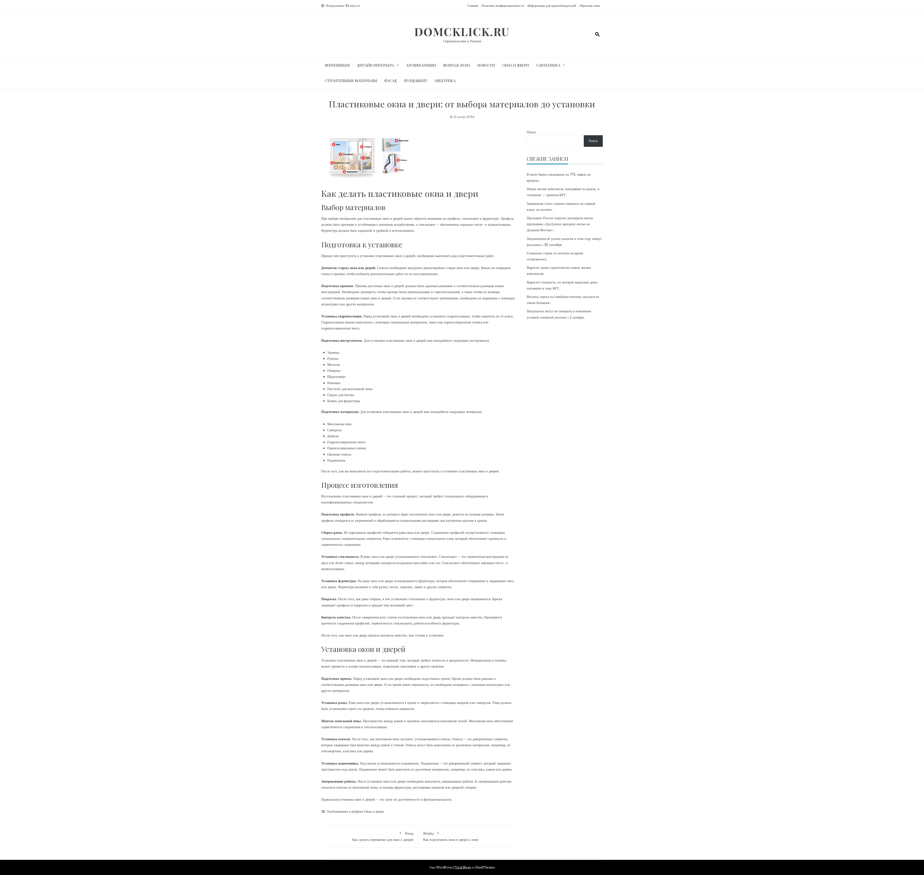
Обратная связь (589, 6)
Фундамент (415, 80)
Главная (473, 6)
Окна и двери (515, 65)
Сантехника (548, 65)
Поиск (531, 132)
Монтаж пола (456, 65)
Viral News (463, 867)
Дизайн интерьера (375, 65)
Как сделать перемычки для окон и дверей (382, 836)
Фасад (390, 80)
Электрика (445, 80)
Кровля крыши (421, 65)
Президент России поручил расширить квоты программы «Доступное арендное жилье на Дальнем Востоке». (560, 224)
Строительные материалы (351, 80)
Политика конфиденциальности (502, 6)
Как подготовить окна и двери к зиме (450, 836)
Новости (486, 65)
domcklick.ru (462, 31)
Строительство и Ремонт (462, 41)
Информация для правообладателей (551, 6)
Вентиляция (337, 65)
